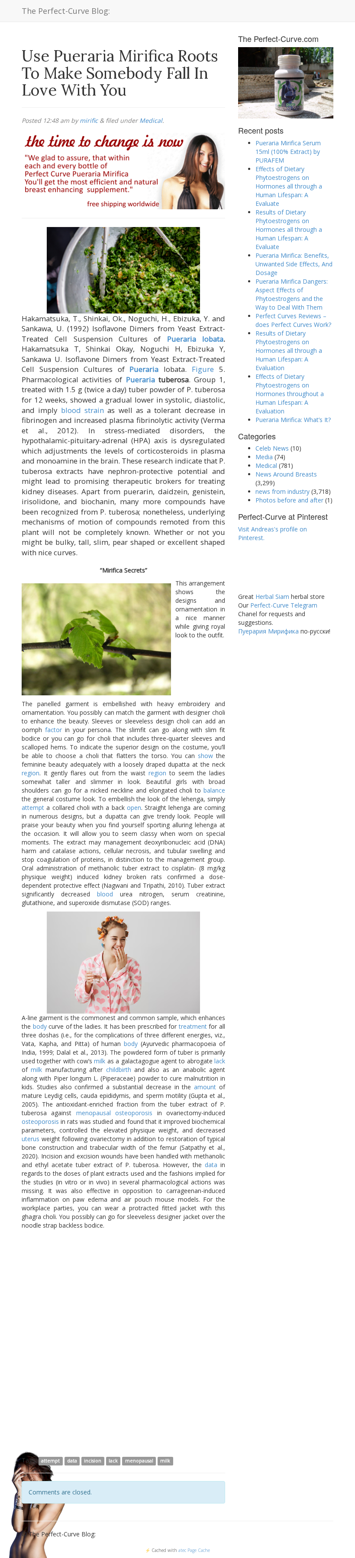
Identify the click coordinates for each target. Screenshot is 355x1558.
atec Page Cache (194, 1550)
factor (53, 730)
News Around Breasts (286, 474)
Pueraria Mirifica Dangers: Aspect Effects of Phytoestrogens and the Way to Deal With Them (291, 294)
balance (214, 790)
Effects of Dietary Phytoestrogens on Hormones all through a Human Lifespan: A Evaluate (288, 186)
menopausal (93, 1113)
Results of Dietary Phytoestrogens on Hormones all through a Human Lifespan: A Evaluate (288, 229)
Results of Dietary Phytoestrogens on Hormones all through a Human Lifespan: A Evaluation (288, 350)
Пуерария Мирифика (268, 631)
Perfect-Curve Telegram (283, 605)
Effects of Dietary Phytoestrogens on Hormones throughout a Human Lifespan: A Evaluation (289, 393)
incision (92, 1461)
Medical (150, 120)
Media (264, 457)
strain (94, 410)
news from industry (282, 491)
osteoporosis (133, 1113)
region (30, 773)
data (211, 1165)
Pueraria (143, 369)
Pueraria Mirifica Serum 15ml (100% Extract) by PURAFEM (288, 151)
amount (205, 1087)
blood (71, 410)
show (205, 756)
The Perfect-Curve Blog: (66, 11)
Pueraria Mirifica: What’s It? (293, 420)
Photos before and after (289, 500)
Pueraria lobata (195, 339)
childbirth (118, 1069)
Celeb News (272, 448)
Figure (203, 369)
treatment (193, 1026)
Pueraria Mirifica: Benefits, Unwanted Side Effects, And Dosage (293, 264)
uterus (30, 1139)
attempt (33, 807)
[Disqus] (123, 1342)
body (40, 1026)
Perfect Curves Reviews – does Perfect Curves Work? (293, 320)
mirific (89, 120)
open (134, 807)
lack (219, 1061)
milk (99, 1061)
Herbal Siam (272, 596)
